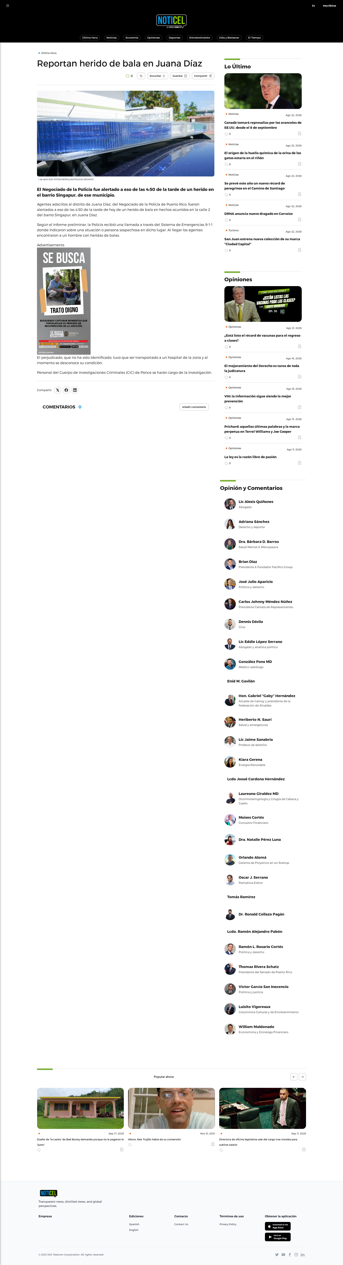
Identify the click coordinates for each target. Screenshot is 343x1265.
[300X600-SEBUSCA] (125, 301)
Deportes (174, 37)
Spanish (134, 1224)
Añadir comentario (194, 407)
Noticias (111, 37)
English (133, 1229)
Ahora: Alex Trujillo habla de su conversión (63, 1139)
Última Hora (90, 37)
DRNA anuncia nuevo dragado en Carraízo (258, 213)
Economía (132, 37)
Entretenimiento (199, 37)
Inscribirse (329, 5)
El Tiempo (254, 37)
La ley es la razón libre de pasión (250, 457)
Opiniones (153, 37)
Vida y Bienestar (229, 37)
